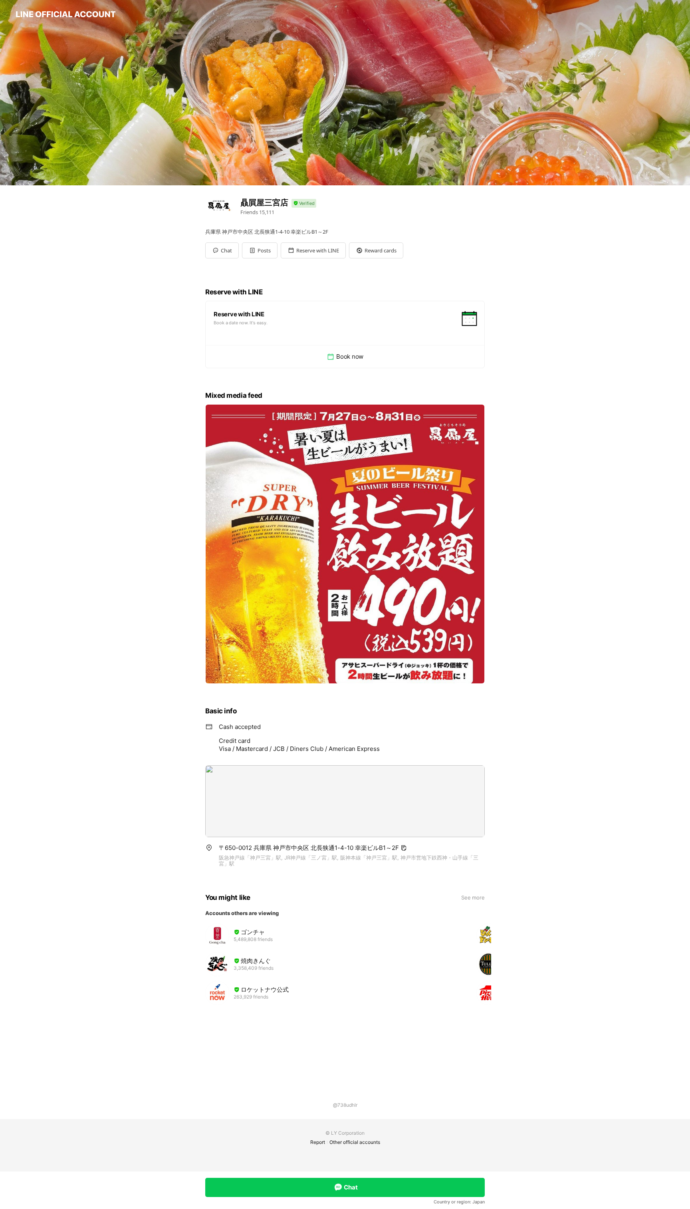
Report (317, 1142)
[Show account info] (303, 203)
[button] (260, 250)
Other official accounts (354, 1142)
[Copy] (403, 848)
